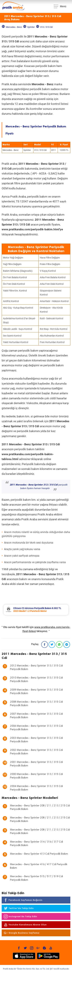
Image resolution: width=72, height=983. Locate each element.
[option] (36, 610)
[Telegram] (66, 644)
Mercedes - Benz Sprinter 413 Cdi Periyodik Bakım (39, 854)
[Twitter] (52, 644)
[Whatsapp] (59, 644)
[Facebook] (44, 644)
